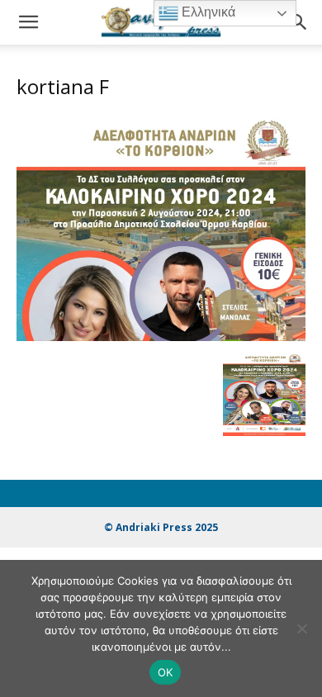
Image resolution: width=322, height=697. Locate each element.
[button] (28, 22)
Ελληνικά (206, 12)
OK (165, 672)
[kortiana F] (161, 336)
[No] (301, 628)
